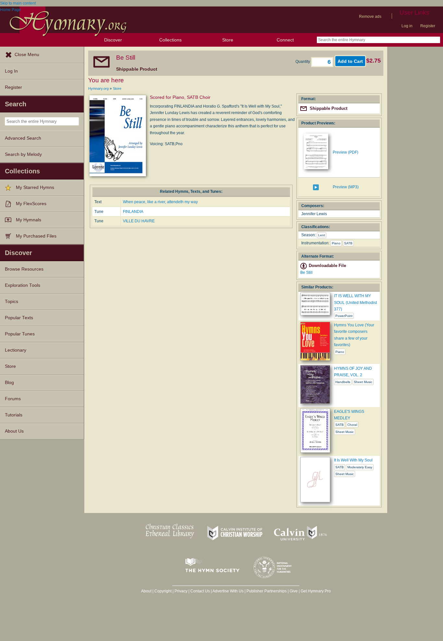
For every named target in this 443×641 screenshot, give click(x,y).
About (146, 591)
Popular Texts (19, 317)
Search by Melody (23, 154)
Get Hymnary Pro (316, 591)
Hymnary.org (98, 88)
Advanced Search (23, 138)
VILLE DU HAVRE (139, 221)
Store (227, 39)
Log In (11, 71)
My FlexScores (31, 203)
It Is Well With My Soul (353, 460)
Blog (9, 382)
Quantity (303, 61)
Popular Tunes (20, 334)
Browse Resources (24, 269)
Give (294, 591)
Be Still (306, 272)
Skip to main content (18, 3)
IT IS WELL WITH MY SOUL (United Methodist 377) (355, 302)
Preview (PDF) (345, 152)
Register (427, 26)
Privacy (180, 591)
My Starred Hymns (35, 187)
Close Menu (27, 54)
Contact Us (200, 591)
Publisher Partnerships (266, 591)
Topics (11, 301)
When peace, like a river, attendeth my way (160, 202)
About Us (14, 431)
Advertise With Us (228, 591)
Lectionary (15, 350)
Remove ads (370, 16)
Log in (407, 26)
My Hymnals (28, 219)
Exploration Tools (22, 285)
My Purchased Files (36, 236)
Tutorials (13, 415)
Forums (13, 398)
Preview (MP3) (346, 187)
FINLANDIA (133, 211)
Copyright (163, 591)
